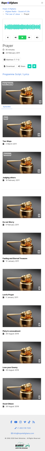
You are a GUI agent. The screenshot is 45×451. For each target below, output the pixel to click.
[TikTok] (29, 422)
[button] (42, 3)
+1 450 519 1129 (23, 428)
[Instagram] (20, 422)
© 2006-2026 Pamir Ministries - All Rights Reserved (22, 438)
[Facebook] (11, 422)
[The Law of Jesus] (33, 422)
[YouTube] (15, 422)
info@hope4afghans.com (23, 433)
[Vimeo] (25, 422)
